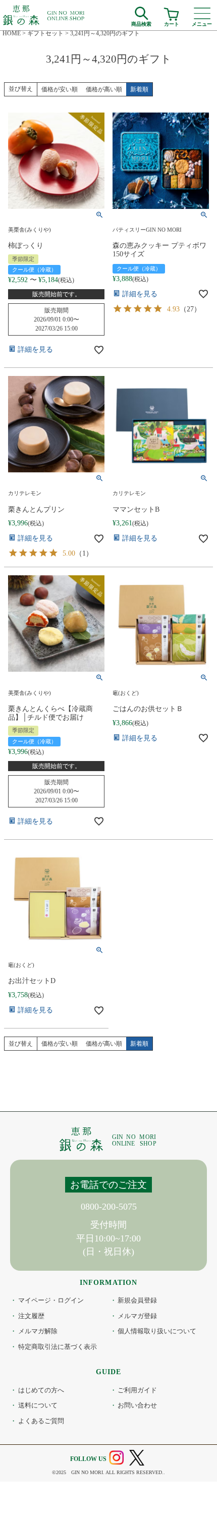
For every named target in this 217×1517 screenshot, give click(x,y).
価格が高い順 (104, 89)
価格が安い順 (59, 89)
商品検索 (141, 22)
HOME (12, 33)
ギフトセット (45, 33)
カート (171, 22)
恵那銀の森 (44, 15)
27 (190, 309)
